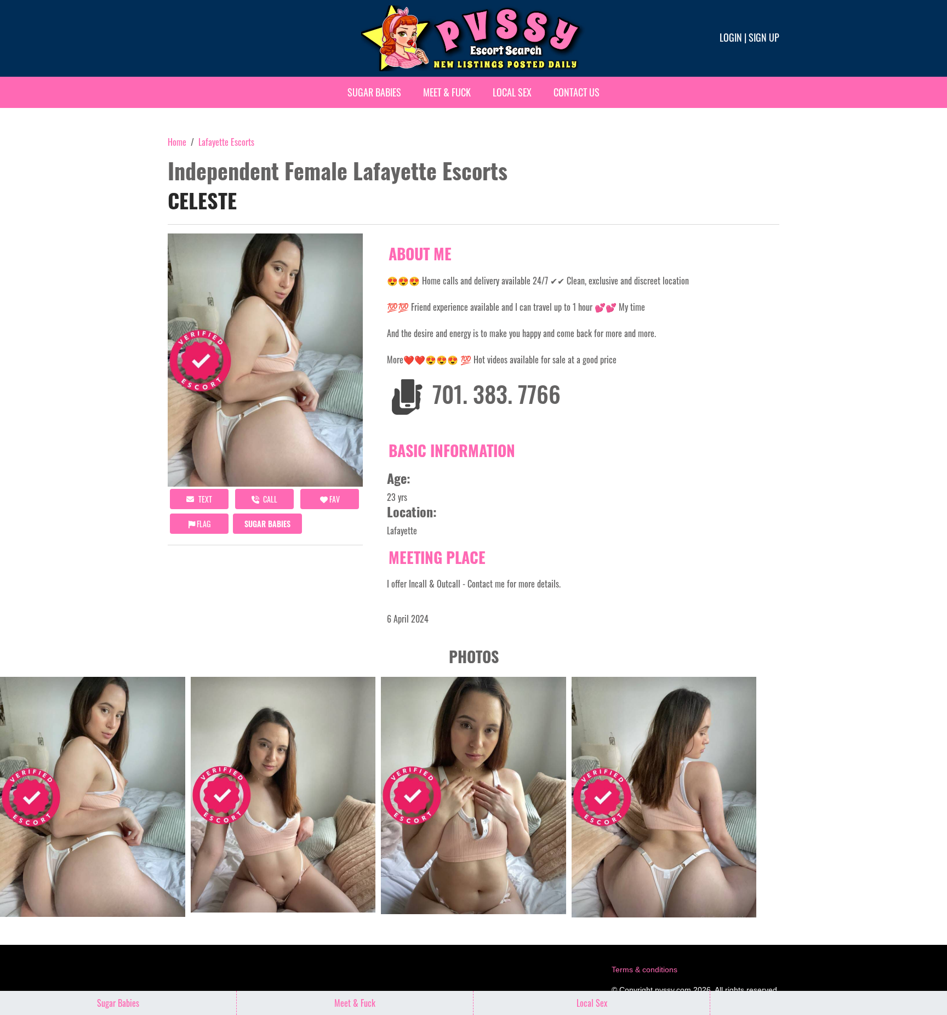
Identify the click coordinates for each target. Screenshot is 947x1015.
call (269, 499)
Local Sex (512, 92)
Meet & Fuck (447, 92)
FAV (334, 499)
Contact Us (577, 92)
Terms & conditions (644, 969)
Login (731, 37)
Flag (202, 523)
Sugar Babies (374, 92)
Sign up (764, 37)
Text (204, 499)
